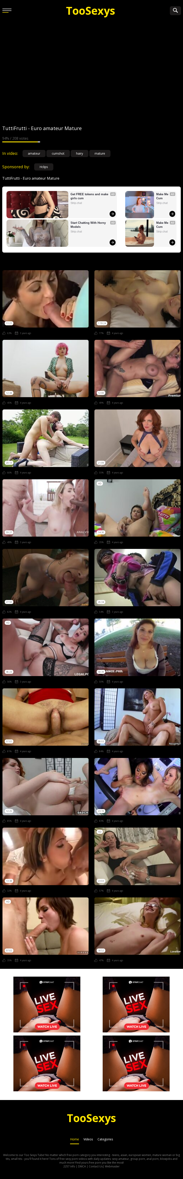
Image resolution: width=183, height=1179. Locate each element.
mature (100, 153)
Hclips (44, 167)
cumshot (58, 153)
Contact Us (96, 1166)
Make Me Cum (162, 196)
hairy (79, 153)
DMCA (82, 1166)
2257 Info (69, 1166)
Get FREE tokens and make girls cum (90, 196)
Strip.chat (76, 203)
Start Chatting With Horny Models (89, 224)
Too (90, 10)
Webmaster (112, 1166)
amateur (34, 153)
